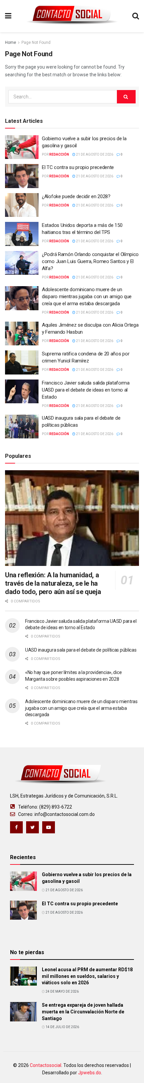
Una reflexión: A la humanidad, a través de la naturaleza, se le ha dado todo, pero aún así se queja (53, 583)
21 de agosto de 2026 (94, 154)
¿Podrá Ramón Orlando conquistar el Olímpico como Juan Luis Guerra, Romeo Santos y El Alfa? (90, 261)
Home (10, 42)
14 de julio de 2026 (62, 1027)
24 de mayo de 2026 (62, 991)
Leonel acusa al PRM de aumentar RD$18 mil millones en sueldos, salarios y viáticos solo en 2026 (87, 976)
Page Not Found (36, 42)
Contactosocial (45, 1065)
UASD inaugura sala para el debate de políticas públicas (81, 650)
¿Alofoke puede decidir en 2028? (76, 196)
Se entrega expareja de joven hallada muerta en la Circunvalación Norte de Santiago (83, 1011)
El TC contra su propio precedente (78, 167)
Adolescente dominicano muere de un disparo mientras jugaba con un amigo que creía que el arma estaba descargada (87, 296)
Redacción (59, 154)
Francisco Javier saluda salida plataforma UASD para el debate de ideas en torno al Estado (86, 390)
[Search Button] (126, 96)
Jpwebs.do (89, 1072)
